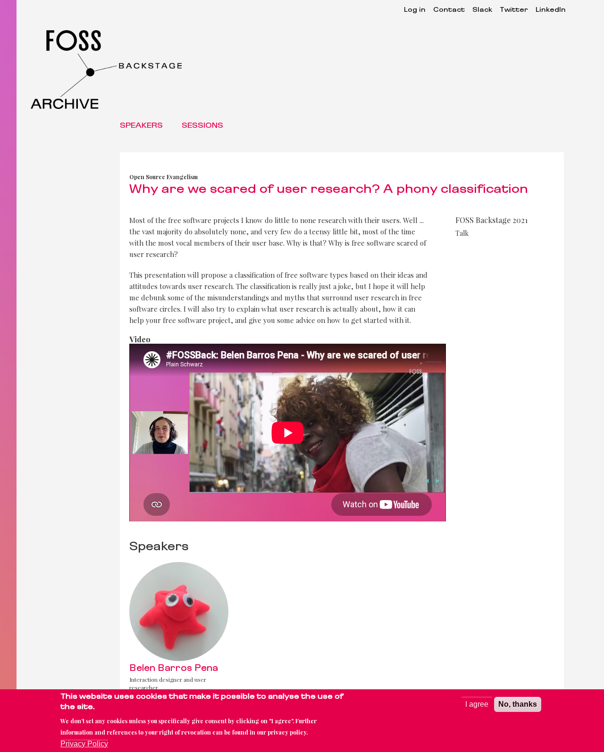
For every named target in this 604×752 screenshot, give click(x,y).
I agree (476, 704)
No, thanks (517, 704)
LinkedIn (551, 10)
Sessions (202, 126)
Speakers (141, 126)
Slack (482, 10)
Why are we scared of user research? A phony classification (328, 190)
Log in (415, 10)
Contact (449, 10)
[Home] (110, 69)
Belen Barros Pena (173, 669)
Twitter (514, 10)
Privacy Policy (84, 744)
